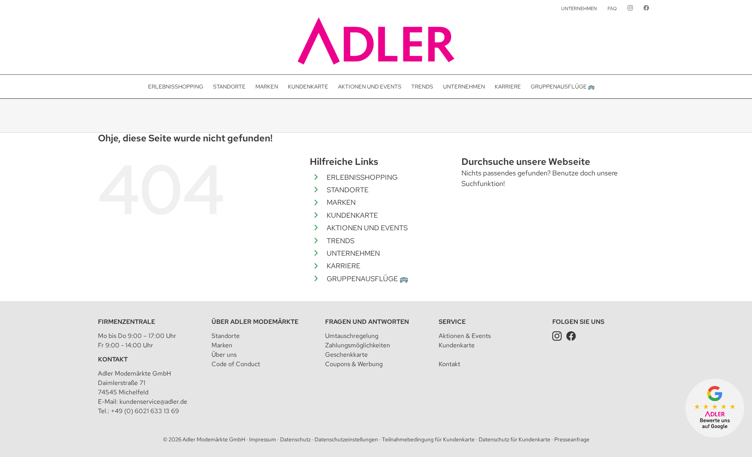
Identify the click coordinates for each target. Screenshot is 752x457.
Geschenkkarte (346, 354)
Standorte (226, 336)
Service (452, 322)
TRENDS (340, 240)
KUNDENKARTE (352, 215)
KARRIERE (343, 265)
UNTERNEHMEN (353, 253)
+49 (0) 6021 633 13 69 (145, 411)
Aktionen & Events (465, 336)
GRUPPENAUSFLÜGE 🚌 (367, 278)
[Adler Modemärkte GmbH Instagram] (557, 336)
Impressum (262, 439)
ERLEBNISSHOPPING (362, 177)
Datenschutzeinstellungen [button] (346, 439)
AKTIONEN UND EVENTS (367, 227)
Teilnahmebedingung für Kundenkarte (428, 439)
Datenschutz (295, 439)
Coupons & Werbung (354, 364)
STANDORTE (348, 189)
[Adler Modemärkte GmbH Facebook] (571, 336)
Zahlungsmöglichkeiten (357, 345)
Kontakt (113, 359)
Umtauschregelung (351, 336)
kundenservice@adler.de (153, 401)
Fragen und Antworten (367, 322)
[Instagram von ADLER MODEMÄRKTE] (630, 8)
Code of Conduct (236, 364)
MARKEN (341, 202)
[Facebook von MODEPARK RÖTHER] (646, 8)
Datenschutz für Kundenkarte (514, 439)
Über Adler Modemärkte (255, 322)
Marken (222, 345)
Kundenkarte (457, 345)
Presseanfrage (571, 439)
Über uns (224, 354)
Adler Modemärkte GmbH (214, 439)
